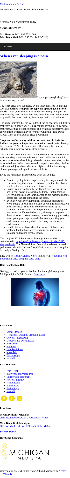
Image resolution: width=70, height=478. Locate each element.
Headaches (12, 343)
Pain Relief (12, 370)
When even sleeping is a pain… (26, 56)
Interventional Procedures (20, 373)
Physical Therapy (15, 379)
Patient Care (13, 385)
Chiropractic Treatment (18, 376)
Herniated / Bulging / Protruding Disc (26, 334)
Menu (10, 46)
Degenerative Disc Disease (20, 340)
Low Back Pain (15, 349)
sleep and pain (20, 258)
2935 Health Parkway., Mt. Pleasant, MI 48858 (24, 417)
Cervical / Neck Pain (17, 337)
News (34, 255)
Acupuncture (13, 382)
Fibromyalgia (13, 355)
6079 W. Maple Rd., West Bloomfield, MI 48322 (25, 426)
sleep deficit (35, 258)
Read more (39, 274)
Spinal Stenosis (14, 331)
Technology (13, 388)
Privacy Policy (8, 431)
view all (11, 358)
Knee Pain (12, 352)
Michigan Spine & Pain (12, 4)
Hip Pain (11, 346)
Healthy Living (21, 255)
